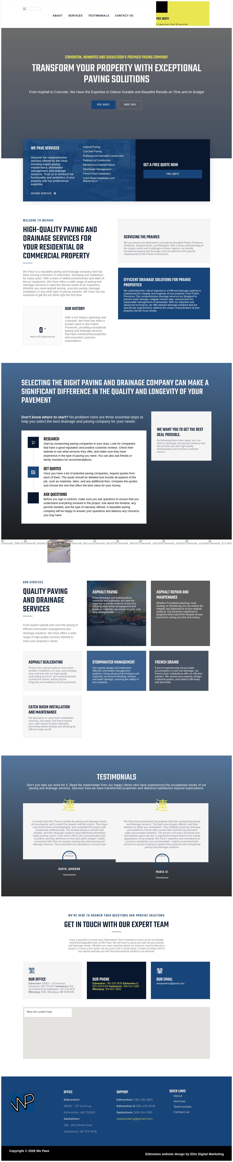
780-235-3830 (107, 983)
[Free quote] (162, 7)
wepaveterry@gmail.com (134, 1119)
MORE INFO (130, 105)
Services (75, 15)
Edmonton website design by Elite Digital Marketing (184, 1154)
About (58, 15)
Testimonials (98, 15)
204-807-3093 (106, 989)
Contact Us (124, 15)
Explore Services (41, 193)
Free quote (162, 18)
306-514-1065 (124, 986)
